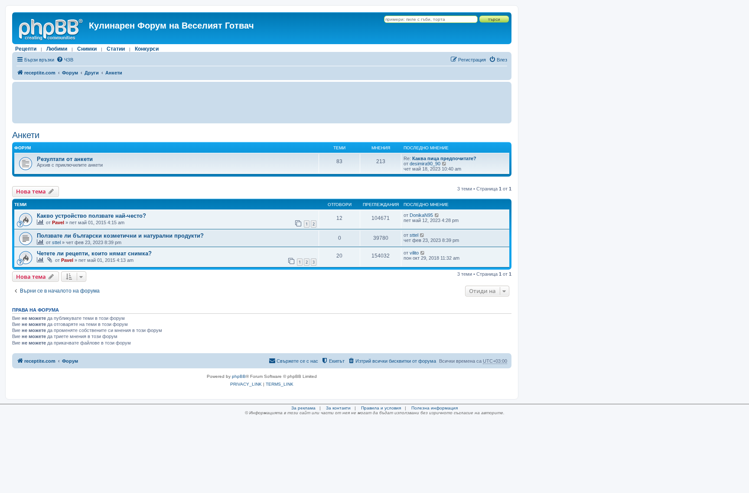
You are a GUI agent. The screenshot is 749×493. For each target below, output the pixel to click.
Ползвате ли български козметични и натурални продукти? (120, 235)
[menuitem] (64, 60)
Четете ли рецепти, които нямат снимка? (94, 253)
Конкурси (147, 49)
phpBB (239, 376)
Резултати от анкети (65, 159)
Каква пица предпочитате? (444, 158)
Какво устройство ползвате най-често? (91, 216)
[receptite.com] (51, 28)
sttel (56, 242)
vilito (414, 252)
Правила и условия (381, 408)
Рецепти (25, 49)
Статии (116, 49)
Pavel (58, 222)
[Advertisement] (261, 102)
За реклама (303, 408)
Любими (56, 49)
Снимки (87, 49)
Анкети (25, 135)
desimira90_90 (425, 163)
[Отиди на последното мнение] (437, 215)
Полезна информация (434, 408)
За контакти (338, 408)
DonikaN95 (421, 215)
